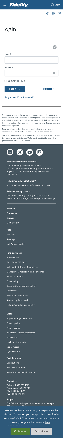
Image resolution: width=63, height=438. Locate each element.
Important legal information (20, 318)
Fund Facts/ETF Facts (17, 262)
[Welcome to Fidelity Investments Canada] (18, 5)
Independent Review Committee (22, 267)
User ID (8, 54)
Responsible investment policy (21, 286)
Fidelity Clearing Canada (18, 191)
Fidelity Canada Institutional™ (21, 181)
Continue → (20, 431)
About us (11, 208)
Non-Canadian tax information (21, 372)
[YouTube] (29, 152)
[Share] (47, 13)
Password (9, 68)
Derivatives (12, 290)
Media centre (13, 222)
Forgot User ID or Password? (19, 97)
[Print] (53, 13)
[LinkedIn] (10, 152)
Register (48, 88)
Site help (11, 234)
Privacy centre (13, 328)
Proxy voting (12, 281)
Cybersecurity (13, 351)
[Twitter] (19, 152)
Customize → (41, 431)
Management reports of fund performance (27, 271)
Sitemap (11, 239)
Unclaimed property (16, 342)
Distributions (13, 362)
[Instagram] (39, 152)
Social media (13, 346)
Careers (10, 218)
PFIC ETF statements (16, 367)
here (47, 422)
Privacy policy (13, 323)
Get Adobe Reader (16, 244)
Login (12, 88)
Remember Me (16, 81)
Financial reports (15, 276)
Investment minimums (17, 295)
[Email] (59, 13)
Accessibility (12, 337)
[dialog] (31, 422)
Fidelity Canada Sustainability (21, 305)
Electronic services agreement (21, 332)
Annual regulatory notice (18, 300)
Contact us (12, 213)
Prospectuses (13, 257)
